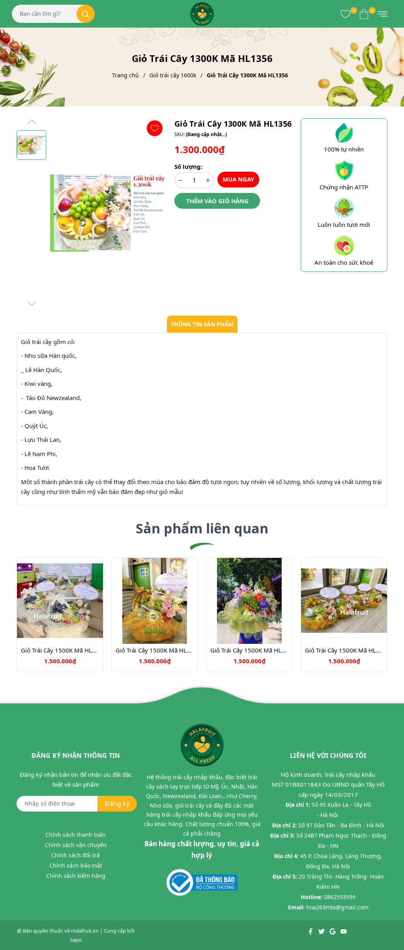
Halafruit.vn (85, 930)
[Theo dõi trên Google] (333, 930)
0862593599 (339, 897)
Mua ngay (238, 179)
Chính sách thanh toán (75, 834)
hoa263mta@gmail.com (337, 907)
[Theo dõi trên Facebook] (311, 930)
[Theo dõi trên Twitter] (322, 930)
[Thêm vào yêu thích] (155, 128)
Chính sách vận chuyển (76, 845)
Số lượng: (188, 166)
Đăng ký (117, 803)
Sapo (76, 939)
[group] (108, 213)
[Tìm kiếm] (86, 14)
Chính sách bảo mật (75, 865)
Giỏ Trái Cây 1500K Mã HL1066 (60, 650)
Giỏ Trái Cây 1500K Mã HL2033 (344, 650)
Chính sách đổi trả (75, 855)
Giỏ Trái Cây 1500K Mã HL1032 (249, 650)
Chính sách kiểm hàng (75, 875)
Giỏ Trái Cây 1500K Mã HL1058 (155, 650)
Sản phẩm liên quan (202, 528)
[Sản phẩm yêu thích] (345, 14)
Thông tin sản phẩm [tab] (202, 324)
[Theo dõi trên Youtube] (344, 930)
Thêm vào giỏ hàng (217, 201)
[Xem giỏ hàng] (364, 14)
